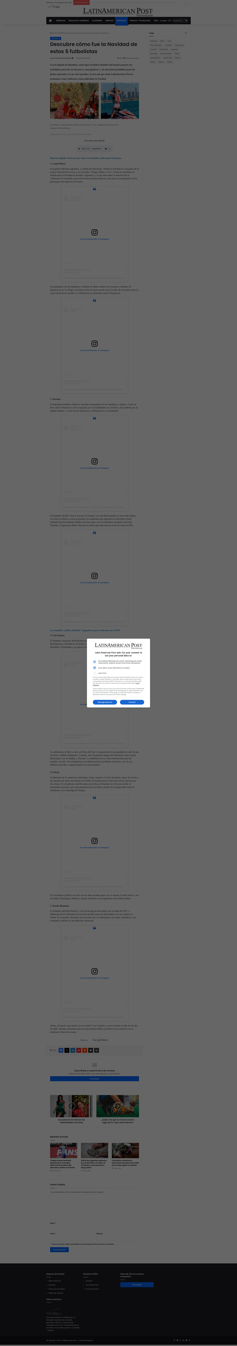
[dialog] (118, 673)
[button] (118, 673)
